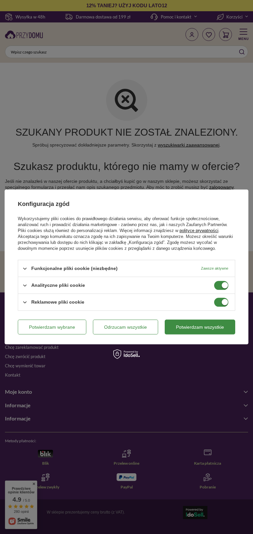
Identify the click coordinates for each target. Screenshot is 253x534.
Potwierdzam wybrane (52, 327)
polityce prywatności (199, 230)
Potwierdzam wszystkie (200, 327)
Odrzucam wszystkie (125, 327)
